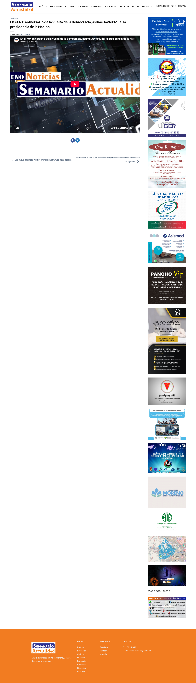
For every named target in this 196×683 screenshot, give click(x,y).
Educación (56, 6)
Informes (147, 6)
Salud (135, 6)
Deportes (124, 6)
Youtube (103, 654)
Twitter (103, 650)
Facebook (104, 647)
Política (42, 6)
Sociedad (82, 6)
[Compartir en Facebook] (73, 140)
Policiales (110, 6)
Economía (96, 6)
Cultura (70, 6)
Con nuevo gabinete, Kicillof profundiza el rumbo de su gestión (42, 160)
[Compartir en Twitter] (77, 140)
